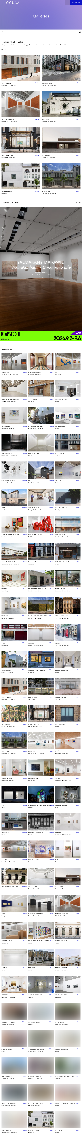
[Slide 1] (5, 328)
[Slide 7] (66, 328)
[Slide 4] (36, 328)
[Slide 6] (56, 328)
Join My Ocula (76, 2)
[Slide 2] (16, 328)
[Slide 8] (76, 328)
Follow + (37, 83)
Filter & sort (5, 32)
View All (4, 50)
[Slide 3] (26, 328)
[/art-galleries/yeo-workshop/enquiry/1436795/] (12, 2)
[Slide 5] (46, 328)
